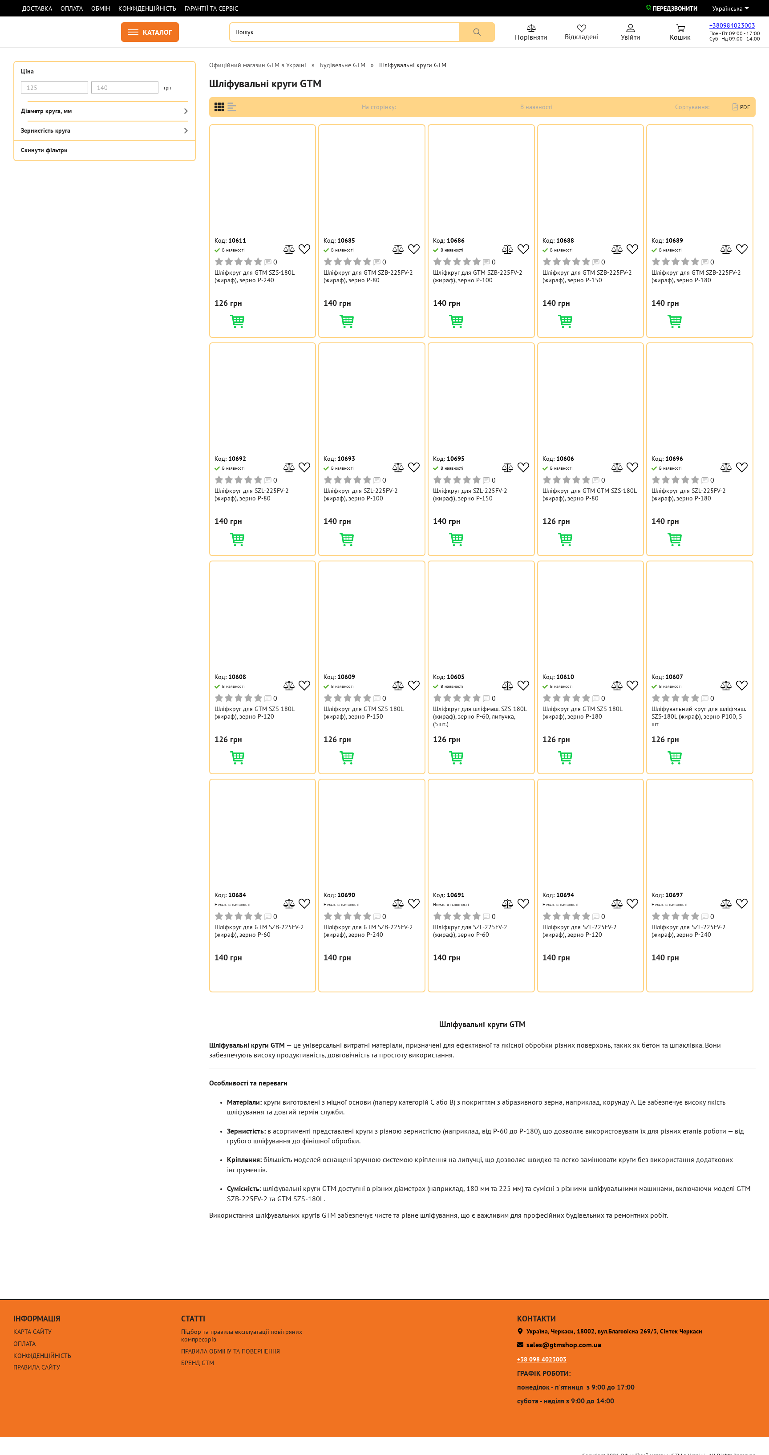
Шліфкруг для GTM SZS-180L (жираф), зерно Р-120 (254, 712)
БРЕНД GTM (197, 1363)
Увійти (630, 34)
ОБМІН (100, 8)
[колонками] (219, 107)
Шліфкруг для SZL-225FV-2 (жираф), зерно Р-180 (689, 494)
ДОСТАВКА (37, 8)
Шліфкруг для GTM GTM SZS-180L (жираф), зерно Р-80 (589, 494)
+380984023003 (732, 25)
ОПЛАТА (72, 8)
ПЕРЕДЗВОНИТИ (675, 8)
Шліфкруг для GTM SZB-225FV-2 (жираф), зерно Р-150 (587, 276)
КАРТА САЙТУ (32, 1332)
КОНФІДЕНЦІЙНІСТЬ (147, 8)
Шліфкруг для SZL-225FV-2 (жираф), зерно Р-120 (579, 931)
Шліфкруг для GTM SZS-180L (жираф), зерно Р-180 (582, 712)
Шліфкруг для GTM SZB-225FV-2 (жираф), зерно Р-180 (696, 276)
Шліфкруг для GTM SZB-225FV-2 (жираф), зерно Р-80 (368, 276)
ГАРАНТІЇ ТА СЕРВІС (211, 8)
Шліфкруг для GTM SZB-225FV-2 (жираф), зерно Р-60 (259, 931)
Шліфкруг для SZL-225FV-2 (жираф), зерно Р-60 (470, 931)
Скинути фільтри (44, 149)
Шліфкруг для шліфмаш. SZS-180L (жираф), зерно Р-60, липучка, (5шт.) (479, 716)
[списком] (232, 107)
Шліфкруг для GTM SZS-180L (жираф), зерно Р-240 (254, 276)
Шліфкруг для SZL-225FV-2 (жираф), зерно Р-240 (689, 931)
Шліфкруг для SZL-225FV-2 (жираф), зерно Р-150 (470, 494)
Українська (727, 8)
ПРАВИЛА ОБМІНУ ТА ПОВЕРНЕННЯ (230, 1351)
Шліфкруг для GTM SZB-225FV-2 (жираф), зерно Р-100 (477, 276)
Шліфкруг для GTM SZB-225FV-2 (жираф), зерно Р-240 (368, 931)
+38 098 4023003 (542, 1359)
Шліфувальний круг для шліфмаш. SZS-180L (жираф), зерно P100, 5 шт (699, 716)
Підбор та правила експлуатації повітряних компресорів (241, 1335)
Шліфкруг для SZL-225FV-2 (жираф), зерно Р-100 (361, 494)
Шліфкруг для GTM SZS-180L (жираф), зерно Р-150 (363, 712)
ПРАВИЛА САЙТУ (36, 1367)
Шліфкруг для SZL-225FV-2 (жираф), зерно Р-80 (252, 494)
